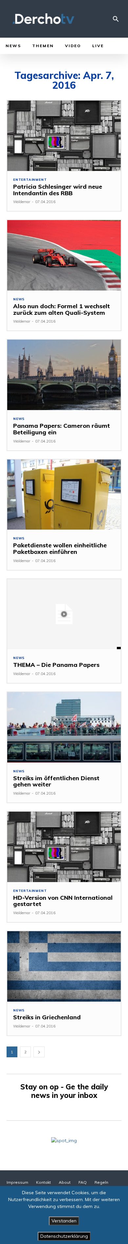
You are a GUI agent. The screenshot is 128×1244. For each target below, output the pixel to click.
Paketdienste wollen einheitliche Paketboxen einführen (60, 548)
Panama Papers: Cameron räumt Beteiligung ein (61, 429)
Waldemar (21, 201)
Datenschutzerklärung (64, 1236)
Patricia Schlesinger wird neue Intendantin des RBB (57, 190)
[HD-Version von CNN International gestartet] (64, 847)
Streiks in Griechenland (47, 1017)
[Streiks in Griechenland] (64, 966)
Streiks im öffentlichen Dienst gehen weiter (56, 781)
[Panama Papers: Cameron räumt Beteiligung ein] (64, 375)
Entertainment (30, 179)
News (19, 299)
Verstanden (64, 1221)
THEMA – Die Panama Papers (56, 665)
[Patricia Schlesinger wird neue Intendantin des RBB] (64, 136)
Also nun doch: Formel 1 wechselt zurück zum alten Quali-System (61, 309)
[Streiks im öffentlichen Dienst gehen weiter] (64, 727)
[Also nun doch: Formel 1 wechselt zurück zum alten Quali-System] (64, 255)
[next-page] (39, 1051)
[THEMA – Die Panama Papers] (64, 614)
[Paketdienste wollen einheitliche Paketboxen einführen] (64, 495)
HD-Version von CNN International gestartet (63, 901)
